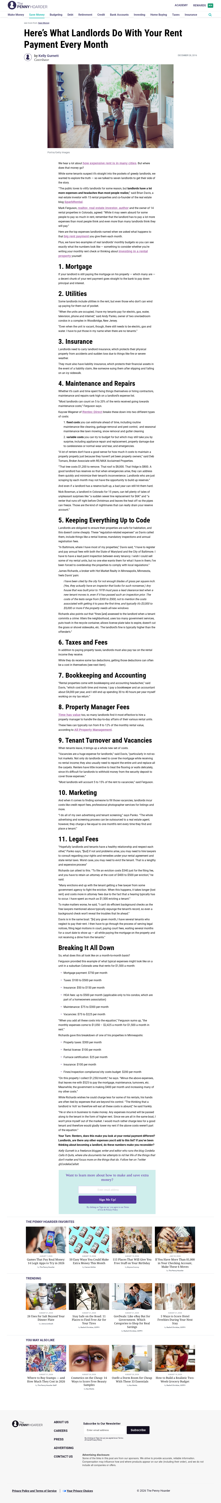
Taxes (176, 14)
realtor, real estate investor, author (103, 208)
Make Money (16, 14)
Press (59, 1439)
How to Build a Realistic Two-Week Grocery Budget (175, 1379)
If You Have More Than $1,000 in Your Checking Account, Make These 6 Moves (175, 1263)
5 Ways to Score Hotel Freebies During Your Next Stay (175, 1319)
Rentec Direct (92, 412)
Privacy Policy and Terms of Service (34, 1491)
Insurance (191, 14)
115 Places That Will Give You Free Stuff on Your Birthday (132, 1261)
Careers (61, 1430)
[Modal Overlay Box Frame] (107, 1192)
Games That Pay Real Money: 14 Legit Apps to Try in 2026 (46, 1261)
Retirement (85, 14)
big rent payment (76, 236)
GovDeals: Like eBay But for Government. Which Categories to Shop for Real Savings (132, 1321)
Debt (70, 14)
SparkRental (73, 202)
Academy (181, 5)
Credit (101, 14)
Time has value (69, 715)
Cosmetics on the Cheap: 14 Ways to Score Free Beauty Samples (89, 1381)
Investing (139, 14)
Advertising (64, 1448)
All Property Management (93, 729)
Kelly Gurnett (49, 56)
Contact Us (63, 1456)
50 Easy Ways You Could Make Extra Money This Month (89, 1261)
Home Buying (158, 14)
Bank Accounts (119, 14)
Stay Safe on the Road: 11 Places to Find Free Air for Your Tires (89, 1319)
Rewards (202, 5)
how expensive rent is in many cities (109, 163)
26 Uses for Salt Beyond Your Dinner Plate (46, 1318)
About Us (61, 1422)
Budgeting (56, 14)
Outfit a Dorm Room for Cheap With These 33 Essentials (132, 1379)
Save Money (37, 14)
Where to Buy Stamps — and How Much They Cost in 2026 (46, 1379)
